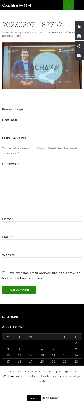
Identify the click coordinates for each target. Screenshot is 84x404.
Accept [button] (34, 398)
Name (7, 219)
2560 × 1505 (29, 32)
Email (7, 237)
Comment (10, 164)
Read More (50, 398)
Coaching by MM (16, 5)
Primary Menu (79, 5)
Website (8, 255)
